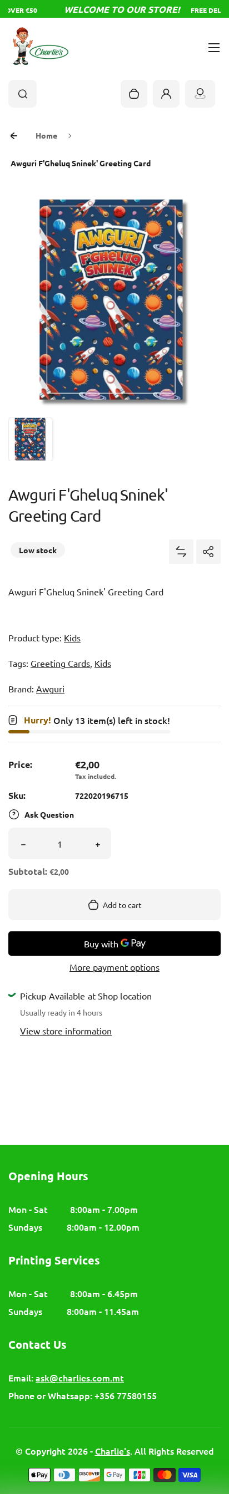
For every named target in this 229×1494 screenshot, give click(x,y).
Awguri (50, 688)
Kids (72, 637)
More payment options (114, 966)
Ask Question (49, 814)
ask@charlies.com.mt (80, 1377)
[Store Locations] (200, 94)
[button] (30, 439)
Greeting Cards (60, 663)
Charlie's (112, 1451)
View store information (66, 1030)
